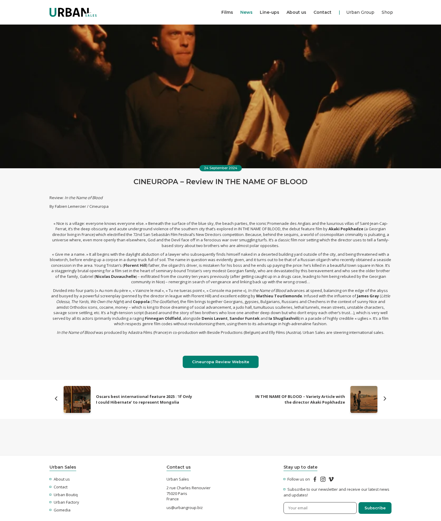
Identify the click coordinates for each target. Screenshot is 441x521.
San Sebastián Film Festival (167, 234)
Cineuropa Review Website (220, 361)
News (246, 12)
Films (227, 12)
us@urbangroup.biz (184, 507)
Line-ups (269, 12)
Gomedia (62, 510)
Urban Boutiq (66, 494)
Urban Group (360, 12)
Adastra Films (140, 332)
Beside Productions (225, 332)
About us (296, 12)
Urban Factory (66, 502)
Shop (387, 12)
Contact (323, 12)
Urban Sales (314, 332)
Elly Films (277, 332)
